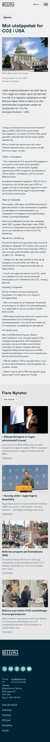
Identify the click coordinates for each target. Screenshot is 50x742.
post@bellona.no (18, 679)
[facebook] (16, 668)
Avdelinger (7, 710)
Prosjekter (6, 715)
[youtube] (29, 668)
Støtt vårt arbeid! (9, 705)
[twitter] (4, 668)
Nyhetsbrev (7, 725)
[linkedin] (10, 668)
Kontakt (5, 730)
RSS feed (6, 720)
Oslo (37, 4)
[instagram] (23, 668)
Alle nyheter (9, 399)
